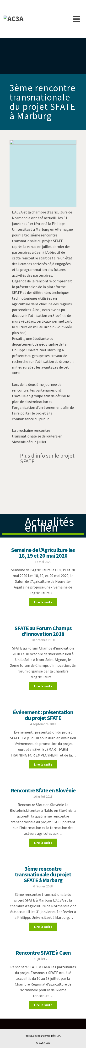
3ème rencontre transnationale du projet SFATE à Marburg (43, 874)
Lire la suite (43, 602)
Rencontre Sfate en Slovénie (43, 790)
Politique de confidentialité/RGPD (43, 1035)
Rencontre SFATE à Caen (43, 952)
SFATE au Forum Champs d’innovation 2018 (43, 631)
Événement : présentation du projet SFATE (43, 715)
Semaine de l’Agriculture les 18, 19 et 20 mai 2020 (43, 552)
